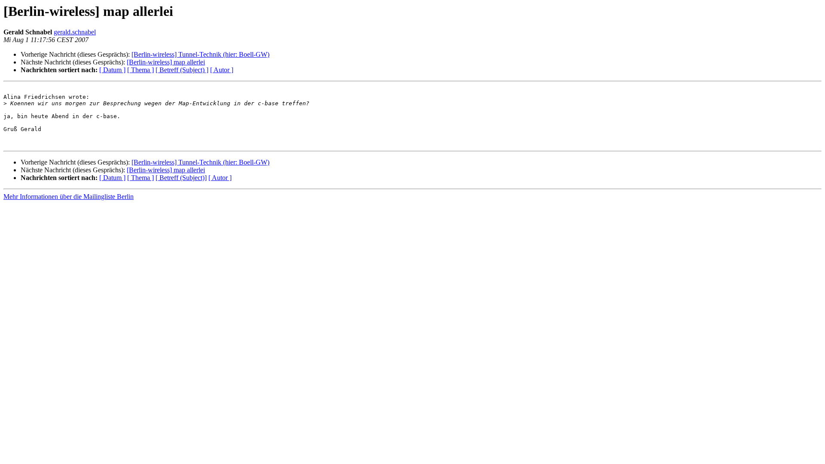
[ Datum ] (112, 69)
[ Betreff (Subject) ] (182, 69)
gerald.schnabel (75, 32)
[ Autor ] (221, 69)
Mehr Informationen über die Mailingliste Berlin (68, 196)
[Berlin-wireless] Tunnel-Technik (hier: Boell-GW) (200, 54)
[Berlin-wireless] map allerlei (166, 62)
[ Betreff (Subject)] (181, 177)
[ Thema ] (140, 69)
